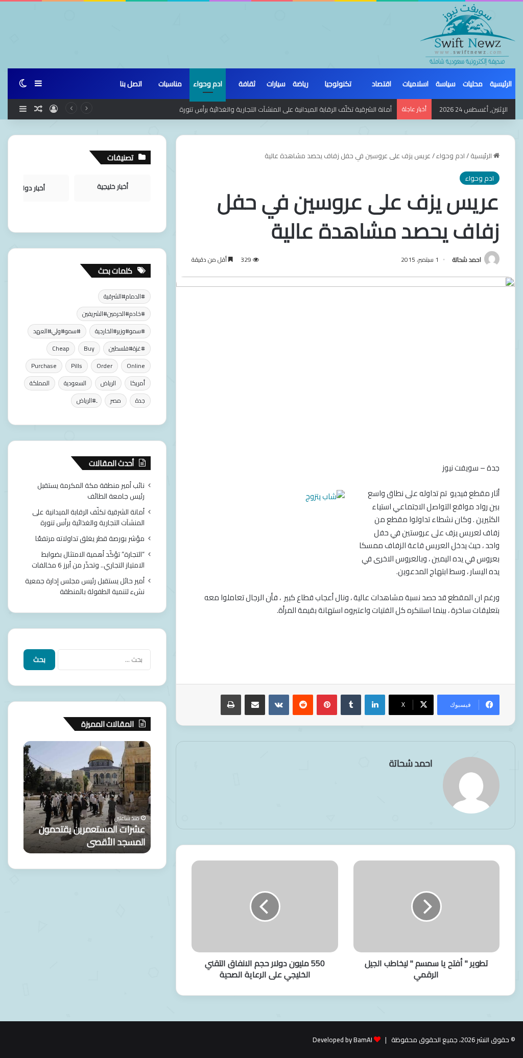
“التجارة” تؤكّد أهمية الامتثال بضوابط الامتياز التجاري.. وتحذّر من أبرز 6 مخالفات (88, 560)
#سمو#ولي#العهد (57, 331)
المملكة (40, 383)
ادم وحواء (207, 83)
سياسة (446, 83)
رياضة (300, 83)
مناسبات (170, 83)
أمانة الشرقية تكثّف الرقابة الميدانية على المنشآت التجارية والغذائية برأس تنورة (285, 109)
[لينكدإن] (375, 705)
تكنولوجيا (338, 83)
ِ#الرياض (86, 400)
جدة (140, 400)
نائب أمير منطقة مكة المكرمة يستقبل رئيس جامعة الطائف (91, 491)
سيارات (276, 83)
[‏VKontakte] (279, 705)
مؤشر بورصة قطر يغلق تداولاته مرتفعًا (90, 538)
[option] (87, 797)
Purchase (44, 366)
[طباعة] (231, 705)
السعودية (75, 383)
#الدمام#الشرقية (124, 296)
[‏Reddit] (303, 705)
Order (104, 366)
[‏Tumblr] (351, 705)
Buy (89, 348)
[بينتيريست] (327, 705)
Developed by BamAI (342, 1040)
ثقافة (247, 83)
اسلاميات (415, 83)
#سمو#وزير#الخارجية (120, 331)
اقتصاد (381, 83)
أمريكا (137, 383)
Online (136, 366)
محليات (473, 83)
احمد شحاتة (467, 259)
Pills (76, 366)
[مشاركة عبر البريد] (255, 705)
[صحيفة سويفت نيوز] (468, 34)
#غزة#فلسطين (127, 348)
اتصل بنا (131, 83)
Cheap (60, 348)
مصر (115, 400)
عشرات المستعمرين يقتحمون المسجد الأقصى (92, 835)
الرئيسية (501, 83)
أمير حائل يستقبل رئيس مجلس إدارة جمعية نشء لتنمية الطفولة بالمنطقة (85, 586)
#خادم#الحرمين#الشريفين (113, 313)
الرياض (108, 383)
